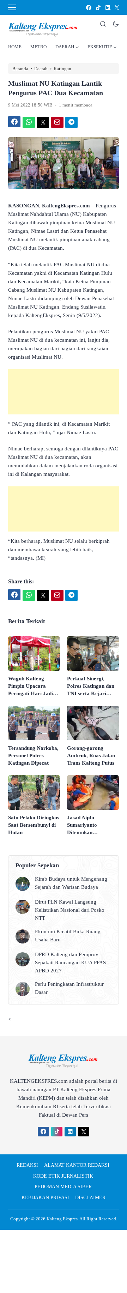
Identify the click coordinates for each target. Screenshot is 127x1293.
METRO (38, 46)
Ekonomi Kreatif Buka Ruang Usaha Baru (68, 935)
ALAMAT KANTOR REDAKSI (76, 1165)
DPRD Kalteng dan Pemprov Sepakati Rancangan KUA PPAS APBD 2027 (70, 962)
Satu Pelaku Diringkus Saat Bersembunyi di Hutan (33, 825)
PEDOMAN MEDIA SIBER (63, 1186)
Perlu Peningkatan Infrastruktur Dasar (69, 988)
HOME (15, 46)
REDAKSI (27, 1165)
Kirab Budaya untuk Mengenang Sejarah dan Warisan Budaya (71, 883)
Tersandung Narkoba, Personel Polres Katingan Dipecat (33, 755)
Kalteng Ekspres (62, 1218)
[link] (88, 7)
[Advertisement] (63, 391)
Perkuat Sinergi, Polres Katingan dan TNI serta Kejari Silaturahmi (90, 686)
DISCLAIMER (90, 1197)
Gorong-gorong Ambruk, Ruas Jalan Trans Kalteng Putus (91, 755)
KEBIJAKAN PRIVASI (45, 1197)
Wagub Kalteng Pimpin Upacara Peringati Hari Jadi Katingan (30, 686)
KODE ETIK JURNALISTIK (63, 1176)
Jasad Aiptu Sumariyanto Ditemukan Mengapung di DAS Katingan (89, 825)
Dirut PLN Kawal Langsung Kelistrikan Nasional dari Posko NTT (69, 910)
